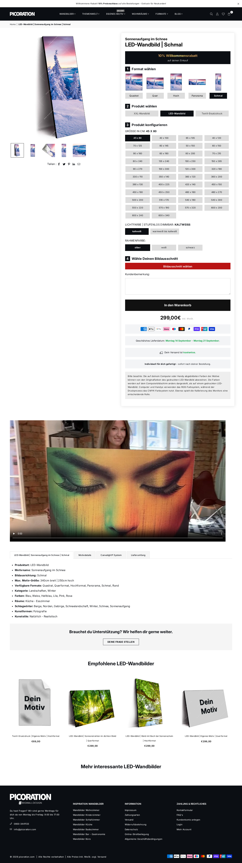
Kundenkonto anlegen (188, 819)
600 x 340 (164, 215)
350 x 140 (164, 176)
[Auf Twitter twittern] (64, 164)
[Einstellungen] (217, 14)
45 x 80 (138, 138)
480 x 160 (190, 192)
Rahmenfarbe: (135, 240)
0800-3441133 (21, 823)
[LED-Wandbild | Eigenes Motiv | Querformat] (206, 703)
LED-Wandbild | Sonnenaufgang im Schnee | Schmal (41, 555)
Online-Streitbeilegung (137, 834)
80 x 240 (137, 161)
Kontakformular (185, 810)
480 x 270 (216, 192)
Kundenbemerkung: (137, 274)
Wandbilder (66, 14)
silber (138, 247)
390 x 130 (138, 184)
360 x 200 (216, 176)
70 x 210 (216, 153)
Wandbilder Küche (83, 824)
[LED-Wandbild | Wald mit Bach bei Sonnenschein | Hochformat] (149, 703)
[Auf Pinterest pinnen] (69, 164)
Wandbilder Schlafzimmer (86, 819)
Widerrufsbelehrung (136, 824)
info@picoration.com (25, 829)
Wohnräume (139, 14)
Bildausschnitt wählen (177, 266)
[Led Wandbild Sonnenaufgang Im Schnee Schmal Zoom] (79, 150)
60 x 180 (164, 153)
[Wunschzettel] (223, 14)
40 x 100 (164, 138)
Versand (129, 819)
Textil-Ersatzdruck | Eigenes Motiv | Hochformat (35, 736)
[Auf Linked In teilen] (74, 164)
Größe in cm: (141, 131)
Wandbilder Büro (82, 839)
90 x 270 (137, 169)
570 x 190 (164, 207)
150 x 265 (217, 161)
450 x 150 (217, 184)
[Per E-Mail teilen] (79, 164)
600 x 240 (137, 215)
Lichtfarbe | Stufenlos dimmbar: (157, 224)
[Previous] (14, 87)
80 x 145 (164, 145)
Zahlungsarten (132, 815)
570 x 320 (190, 207)
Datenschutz (131, 829)
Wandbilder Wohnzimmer (86, 810)
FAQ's (180, 815)
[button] (229, 14)
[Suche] (211, 14)
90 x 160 (137, 153)
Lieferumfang (138, 555)
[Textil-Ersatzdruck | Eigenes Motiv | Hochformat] (36, 703)
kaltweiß (136, 231)
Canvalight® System (111, 555)
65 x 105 (190, 138)
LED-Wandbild (177, 113)
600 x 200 (216, 207)
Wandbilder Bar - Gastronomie (89, 834)
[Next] (114, 87)
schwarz (190, 247)
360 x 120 (190, 176)
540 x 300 (216, 200)
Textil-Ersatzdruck (212, 113)
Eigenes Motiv (115, 13)
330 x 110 (138, 176)
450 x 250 (164, 192)
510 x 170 (164, 200)
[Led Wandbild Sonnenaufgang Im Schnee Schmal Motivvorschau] (63, 150)
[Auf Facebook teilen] (59, 164)
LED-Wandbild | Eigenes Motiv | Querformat (206, 736)
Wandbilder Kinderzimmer (86, 815)
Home (13, 24)
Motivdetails (85, 555)
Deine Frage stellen (121, 641)
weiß (163, 247)
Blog (178, 14)
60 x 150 (216, 145)
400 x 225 (164, 184)
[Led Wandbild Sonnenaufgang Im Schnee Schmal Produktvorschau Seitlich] (17, 150)
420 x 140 (190, 184)
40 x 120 (216, 138)
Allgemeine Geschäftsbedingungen (143, 839)
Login (180, 824)
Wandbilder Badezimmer (86, 829)
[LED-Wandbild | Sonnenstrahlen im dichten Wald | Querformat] (92, 703)
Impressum (130, 810)
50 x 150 (190, 145)
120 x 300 (190, 169)
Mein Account (184, 829)
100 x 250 (190, 161)
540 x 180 (190, 200)
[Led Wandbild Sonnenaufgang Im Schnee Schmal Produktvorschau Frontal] (32, 150)
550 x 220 (137, 207)
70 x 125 (137, 145)
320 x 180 (217, 169)
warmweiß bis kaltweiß (165, 231)
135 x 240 (164, 161)
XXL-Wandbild (142, 113)
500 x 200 (137, 200)
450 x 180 (138, 192)
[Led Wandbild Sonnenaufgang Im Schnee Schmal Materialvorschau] (48, 150)
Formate (161, 14)
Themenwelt (90, 14)
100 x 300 (164, 169)
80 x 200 (190, 153)
